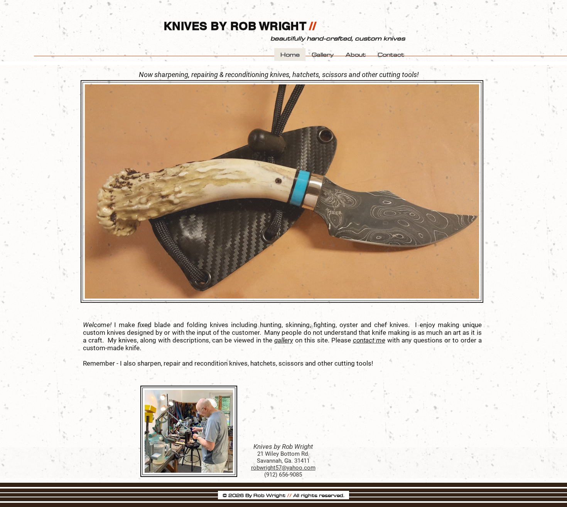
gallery (283, 340)
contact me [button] (369, 340)
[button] (390, 54)
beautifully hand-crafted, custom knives (337, 38)
